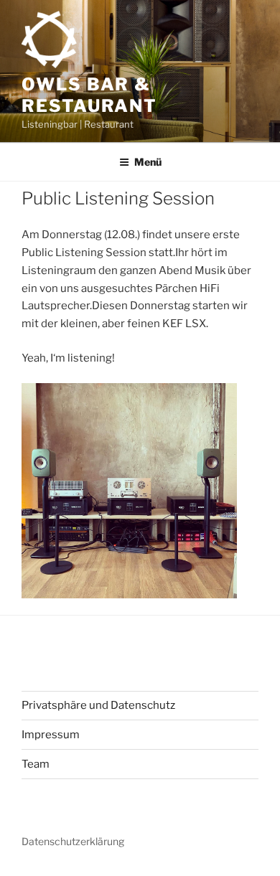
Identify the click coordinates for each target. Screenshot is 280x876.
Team (36, 764)
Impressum (51, 734)
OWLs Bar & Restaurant (89, 95)
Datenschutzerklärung (73, 841)
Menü (148, 162)
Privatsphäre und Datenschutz (98, 705)
